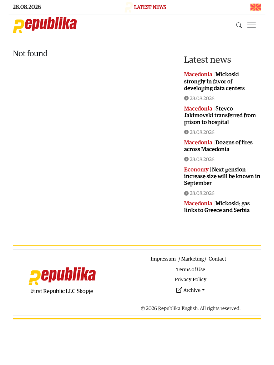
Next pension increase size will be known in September (222, 176)
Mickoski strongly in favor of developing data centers (214, 81)
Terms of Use (190, 269)
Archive (192, 290)
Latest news (207, 60)
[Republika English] (45, 25)
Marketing (192, 259)
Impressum (163, 259)
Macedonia (198, 74)
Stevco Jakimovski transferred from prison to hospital (220, 115)
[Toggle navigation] (251, 25)
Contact (217, 259)
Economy (196, 170)
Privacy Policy (191, 279)
